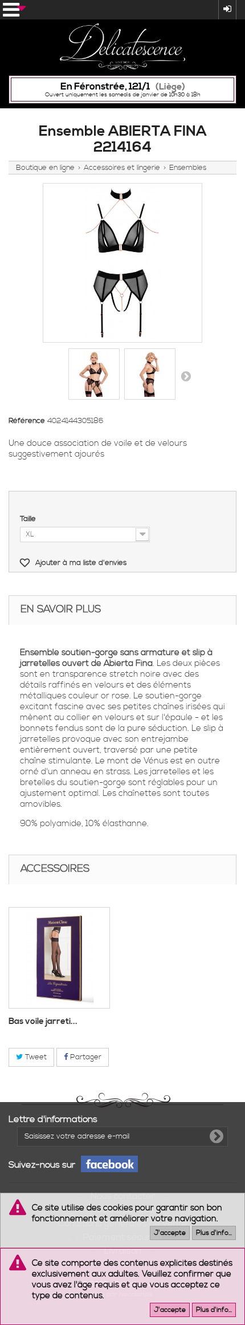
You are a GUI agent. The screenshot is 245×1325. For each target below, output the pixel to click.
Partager (84, 1057)
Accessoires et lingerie (122, 167)
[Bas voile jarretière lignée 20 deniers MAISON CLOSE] (59, 958)
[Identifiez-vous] (227, 9)
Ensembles (187, 167)
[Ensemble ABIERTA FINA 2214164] (94, 374)
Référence (27, 420)
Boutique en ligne (45, 167)
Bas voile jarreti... (43, 1022)
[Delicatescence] (122, 46)
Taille (29, 518)
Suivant (185, 375)
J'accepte (170, 1233)
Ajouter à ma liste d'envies (79, 562)
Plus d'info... (214, 1233)
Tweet (35, 1057)
